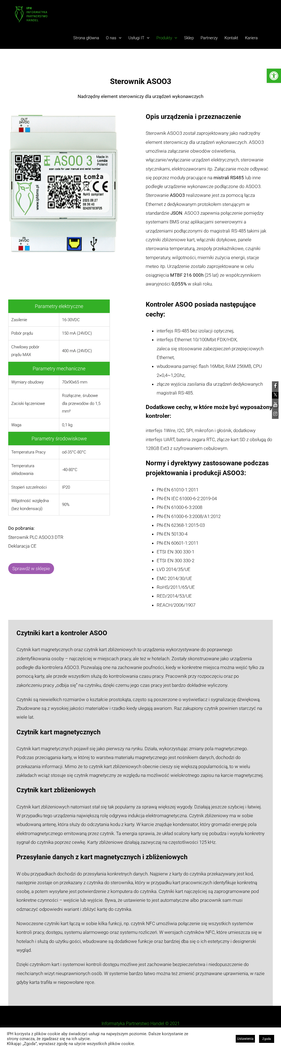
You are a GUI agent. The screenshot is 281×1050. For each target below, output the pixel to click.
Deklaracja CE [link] (23, 546)
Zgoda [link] (266, 1039)
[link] (274, 76)
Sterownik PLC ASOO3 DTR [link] (36, 537)
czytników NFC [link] (199, 932)
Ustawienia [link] (245, 1039)
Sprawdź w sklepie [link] (31, 568)
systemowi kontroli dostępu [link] (91, 964)
